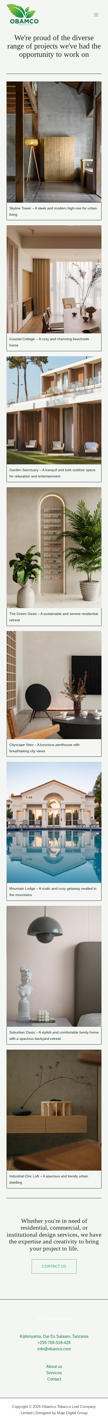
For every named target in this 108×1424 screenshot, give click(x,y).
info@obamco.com (54, 1349)
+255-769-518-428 (54, 1343)
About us (54, 1366)
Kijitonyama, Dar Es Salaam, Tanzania (54, 1336)
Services (54, 1373)
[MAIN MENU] (96, 14)
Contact (54, 1379)
